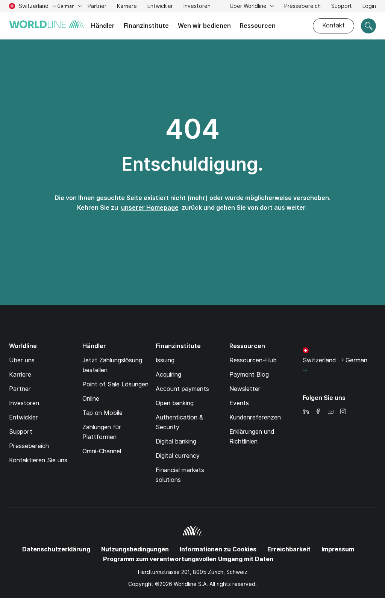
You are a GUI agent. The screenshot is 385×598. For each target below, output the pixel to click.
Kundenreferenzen (255, 417)
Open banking (175, 403)
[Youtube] (330, 412)
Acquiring (168, 374)
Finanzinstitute (146, 25)
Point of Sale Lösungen (115, 384)
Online (90, 398)
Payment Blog (249, 374)
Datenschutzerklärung (56, 549)
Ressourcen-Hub (253, 360)
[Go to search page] (368, 25)
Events (239, 403)
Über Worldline (249, 6)
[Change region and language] (305, 371)
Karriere (127, 7)
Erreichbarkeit (289, 549)
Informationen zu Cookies (218, 549)
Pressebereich (302, 6)
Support (341, 7)
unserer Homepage (150, 207)
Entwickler (160, 6)
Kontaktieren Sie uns (38, 460)
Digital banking (176, 441)
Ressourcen (258, 25)
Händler (103, 25)
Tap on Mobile (102, 412)
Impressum (337, 549)
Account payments (182, 388)
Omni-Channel (101, 451)
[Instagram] (343, 412)
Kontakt (333, 25)
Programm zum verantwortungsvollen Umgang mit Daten (188, 559)
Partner (97, 6)
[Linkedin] (306, 412)
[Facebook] (318, 412)
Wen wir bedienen (204, 25)
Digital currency (178, 455)
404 (192, 129)
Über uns (22, 360)
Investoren (197, 7)
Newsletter (245, 388)
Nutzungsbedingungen (135, 549)
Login (369, 6)
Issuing (165, 360)
